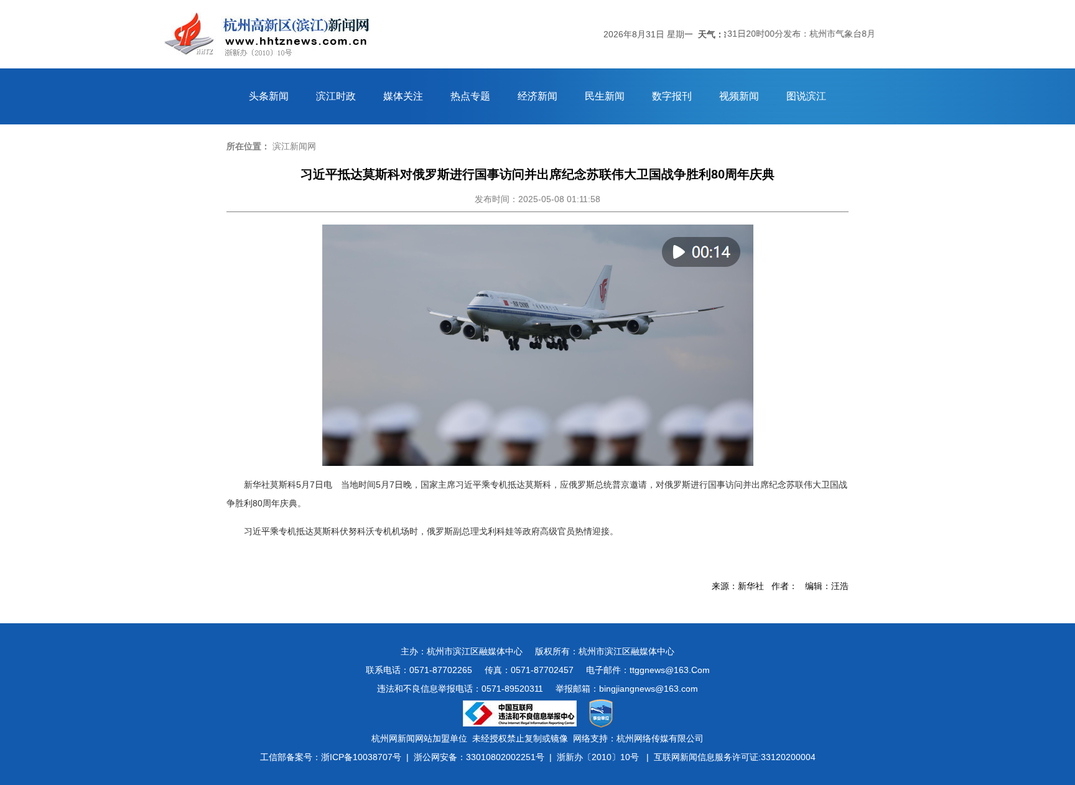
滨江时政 (336, 96)
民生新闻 (605, 96)
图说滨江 (806, 96)
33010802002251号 (505, 757)
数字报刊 (672, 96)
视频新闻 (739, 96)
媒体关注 (403, 96)
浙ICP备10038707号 (361, 757)
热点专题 (470, 96)
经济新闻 (537, 96)
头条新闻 (269, 96)
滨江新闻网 (294, 146)
